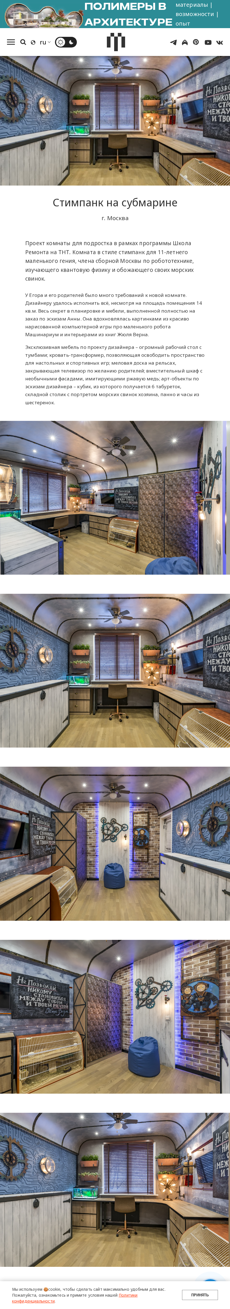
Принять (200, 1295)
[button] (148, 1227)
